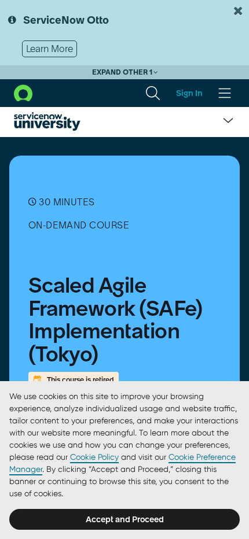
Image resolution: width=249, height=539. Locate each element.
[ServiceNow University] (47, 121)
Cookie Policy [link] (94, 457)
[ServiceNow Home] (23, 92)
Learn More (49, 48)
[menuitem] (152, 93)
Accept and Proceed (125, 519)
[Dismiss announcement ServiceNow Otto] (238, 11)
